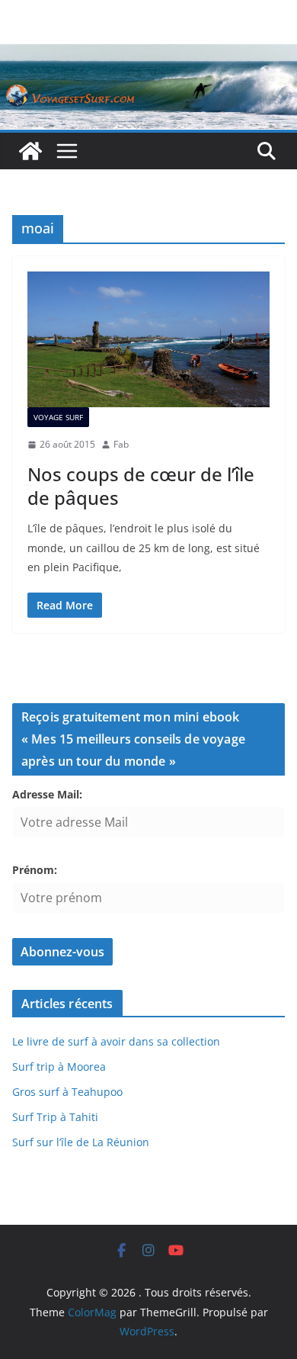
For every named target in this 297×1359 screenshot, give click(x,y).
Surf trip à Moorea (59, 1066)
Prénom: (34, 870)
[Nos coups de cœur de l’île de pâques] (148, 339)
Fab (121, 444)
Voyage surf (58, 417)
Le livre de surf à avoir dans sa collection (116, 1041)
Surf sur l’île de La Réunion (80, 1142)
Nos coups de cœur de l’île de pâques (140, 485)
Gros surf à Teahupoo (67, 1091)
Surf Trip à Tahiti (55, 1117)
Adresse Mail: (47, 794)
